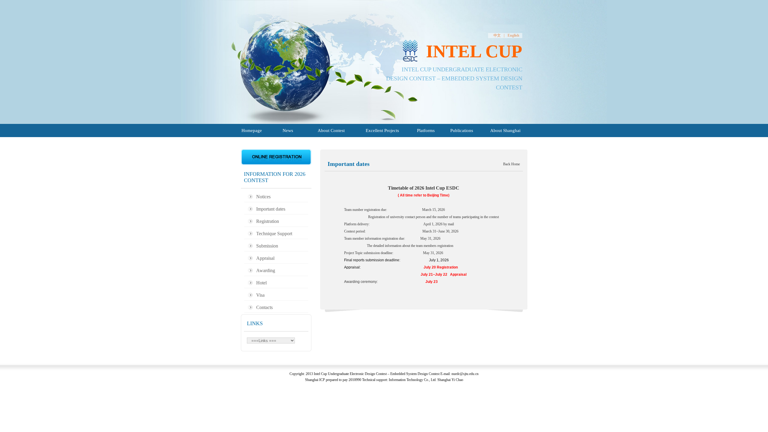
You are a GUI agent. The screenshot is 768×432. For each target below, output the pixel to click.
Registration (267, 221)
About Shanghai (505, 130)
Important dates (270, 209)
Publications (461, 130)
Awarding (265, 270)
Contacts (264, 307)
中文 (497, 35)
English (513, 35)
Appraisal (265, 258)
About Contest (331, 130)
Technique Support (274, 233)
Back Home (511, 164)
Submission (267, 245)
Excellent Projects (382, 130)
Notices (263, 196)
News (288, 130)
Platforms (426, 130)
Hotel (261, 282)
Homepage (252, 130)
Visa (260, 295)
